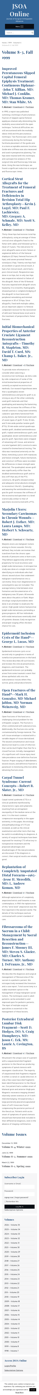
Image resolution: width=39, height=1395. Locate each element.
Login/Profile (10, 1366)
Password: (8, 1191)
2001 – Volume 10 (11, 1337)
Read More (20, 1392)
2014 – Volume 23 (12, 1279)
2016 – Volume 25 (12, 1270)
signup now (8, 1197)
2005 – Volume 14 (12, 1319)
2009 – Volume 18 (12, 1301)
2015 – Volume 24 (12, 1274)
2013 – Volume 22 (12, 1283)
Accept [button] (33, 1390)
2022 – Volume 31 (12, 1243)
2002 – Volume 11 (11, 1333)
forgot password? (21, 1197)
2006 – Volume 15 (12, 1315)
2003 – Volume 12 (12, 1328)
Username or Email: (12, 1183)
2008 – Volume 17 (12, 1306)
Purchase (30, 107)
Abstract (8, 107)
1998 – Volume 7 (11, 1351)
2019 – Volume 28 (12, 1256)
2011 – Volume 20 (11, 1292)
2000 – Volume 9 (11, 1342)
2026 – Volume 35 (12, 1225)
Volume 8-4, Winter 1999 (16, 1146)
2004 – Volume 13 (12, 1324)
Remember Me (12, 1201)
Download (17, 107)
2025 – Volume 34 (12, 1229)
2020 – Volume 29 (12, 1252)
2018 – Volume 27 (12, 1261)
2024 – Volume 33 (12, 1234)
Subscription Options (13, 1210)
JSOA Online (19, 10)
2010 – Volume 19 (11, 1297)
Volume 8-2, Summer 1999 (17, 1156)
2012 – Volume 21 (11, 1288)
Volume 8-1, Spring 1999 (16, 1166)
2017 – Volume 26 (12, 1265)
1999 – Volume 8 (11, 1346)
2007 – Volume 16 (12, 1310)
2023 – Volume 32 (12, 1238)
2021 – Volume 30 (12, 1247)
